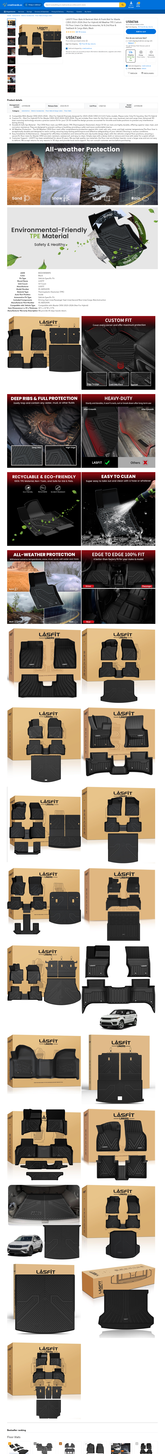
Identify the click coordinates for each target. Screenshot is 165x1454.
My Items (88, 11)
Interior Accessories (27, 15)
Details (144, 68)
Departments (10, 11)
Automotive (16, 15)
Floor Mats (67, 111)
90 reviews (82, 32)
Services (21, 11)
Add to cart (141, 31)
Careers (79, 11)
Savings (29, 11)
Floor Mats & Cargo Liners (43, 15)
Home (9, 15)
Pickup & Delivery (58, 11)
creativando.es (87, 48)
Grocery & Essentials (42, 11)
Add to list (133, 73)
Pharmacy (70, 11)
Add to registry (149, 73)
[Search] (122, 4)
